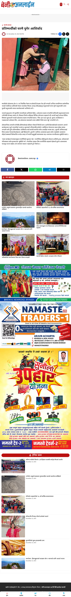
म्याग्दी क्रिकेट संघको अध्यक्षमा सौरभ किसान (49, 256)
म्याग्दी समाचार (7, 25)
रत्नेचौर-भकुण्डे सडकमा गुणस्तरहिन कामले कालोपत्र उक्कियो (17, 208)
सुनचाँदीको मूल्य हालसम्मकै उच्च (35, 541)
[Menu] (68, 4)
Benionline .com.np (27, 158)
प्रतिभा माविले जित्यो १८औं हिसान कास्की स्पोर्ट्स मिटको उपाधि (44, 460)
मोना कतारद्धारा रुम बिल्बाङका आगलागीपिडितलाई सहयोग (51, 227)
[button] (64, 4)
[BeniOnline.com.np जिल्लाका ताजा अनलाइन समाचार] (18, 4)
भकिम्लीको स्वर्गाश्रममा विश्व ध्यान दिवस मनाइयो (16, 258)
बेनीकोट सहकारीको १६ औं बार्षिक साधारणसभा (50, 208)
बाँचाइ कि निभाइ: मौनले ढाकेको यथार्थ (37, 517)
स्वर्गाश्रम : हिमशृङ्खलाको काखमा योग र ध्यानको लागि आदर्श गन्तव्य (17, 230)
